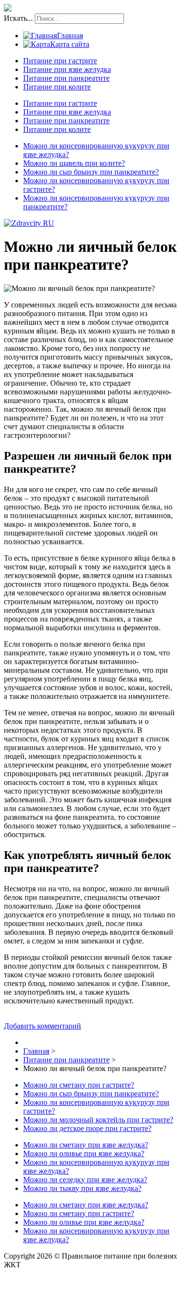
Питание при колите (57, 87)
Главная (70, 35)
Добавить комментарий (42, 1026)
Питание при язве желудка (67, 69)
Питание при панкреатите (66, 78)
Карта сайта (69, 44)
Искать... (18, 18)
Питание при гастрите (60, 61)
